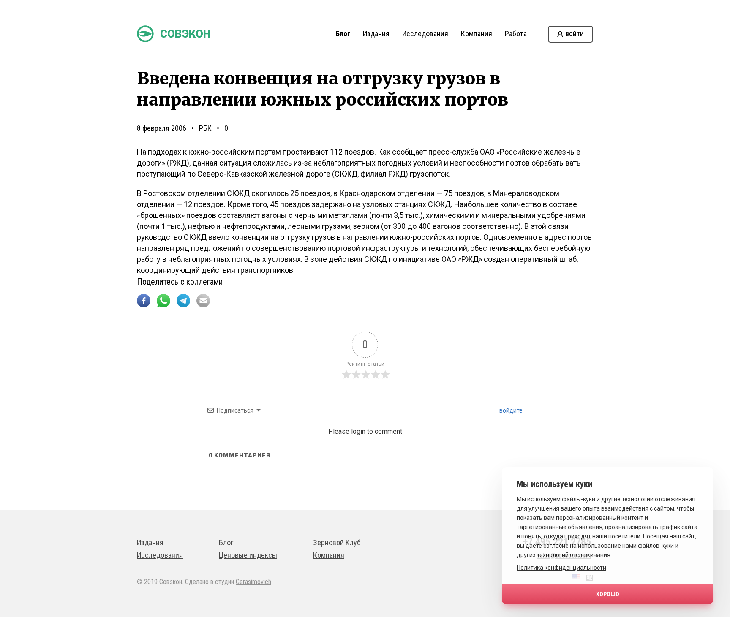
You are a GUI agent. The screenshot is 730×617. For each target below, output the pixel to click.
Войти (575, 34)
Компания (476, 33)
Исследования (425, 33)
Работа (516, 33)
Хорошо (607, 594)
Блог (342, 33)
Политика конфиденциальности (561, 567)
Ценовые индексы (248, 555)
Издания (376, 33)
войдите (510, 410)
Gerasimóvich (253, 582)
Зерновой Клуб (337, 542)
